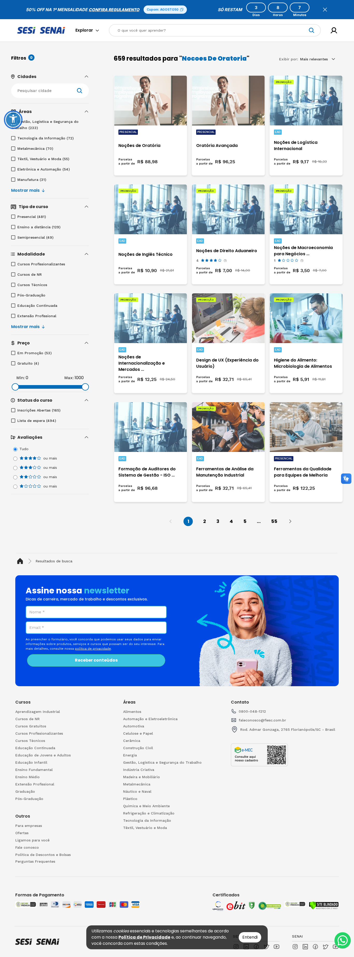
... (259, 521)
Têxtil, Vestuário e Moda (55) (43, 159)
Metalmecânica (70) (35, 148)
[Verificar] (324, 905)
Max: (69, 377)
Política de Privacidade (144, 937)
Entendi (250, 937)
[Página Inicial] (21, 561)
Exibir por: (288, 59)
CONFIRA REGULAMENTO (114, 10)
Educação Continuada (37, 305)
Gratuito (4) (28, 363)
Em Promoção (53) (34, 353)
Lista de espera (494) (36, 421)
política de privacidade (93, 648)
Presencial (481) (31, 217)
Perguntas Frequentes (35, 861)
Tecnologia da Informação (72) (45, 138)
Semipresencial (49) (35, 237)
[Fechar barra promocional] (325, 9)
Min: (20, 377)
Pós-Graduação (31, 295)
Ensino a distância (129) (38, 227)
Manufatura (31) (31, 180)
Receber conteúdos (96, 660)
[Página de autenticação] (334, 30)
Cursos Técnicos (32, 285)
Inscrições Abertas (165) (38, 410)
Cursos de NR (29, 274)
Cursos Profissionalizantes (41, 264)
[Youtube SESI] (276, 947)
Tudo (24, 449)
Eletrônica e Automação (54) (43, 169)
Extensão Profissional (36, 316)
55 (274, 521)
